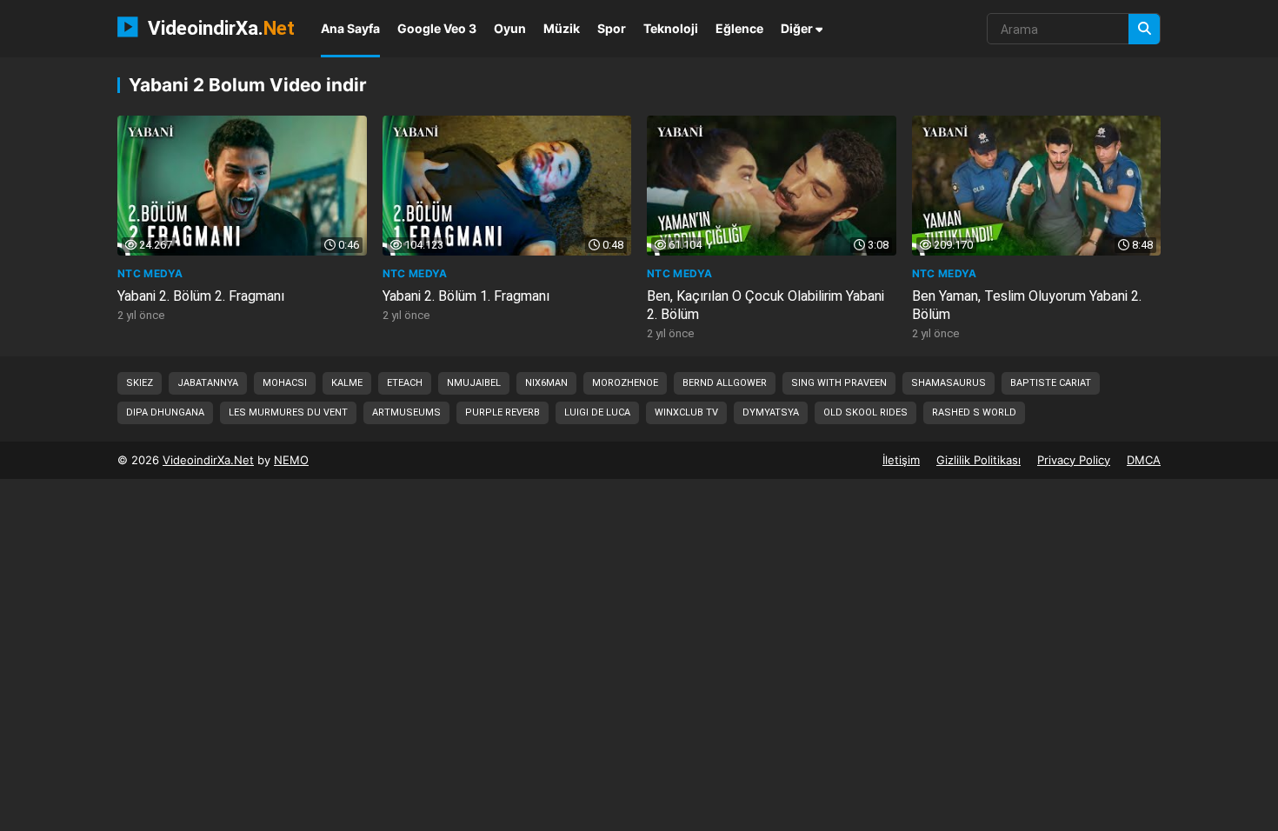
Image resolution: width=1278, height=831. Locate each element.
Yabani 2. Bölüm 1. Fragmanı (466, 296)
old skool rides (865, 412)
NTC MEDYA (150, 273)
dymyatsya (770, 412)
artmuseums (406, 412)
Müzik (561, 28)
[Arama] (1144, 29)
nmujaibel (474, 383)
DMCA (1144, 460)
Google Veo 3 (436, 28)
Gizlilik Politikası (978, 460)
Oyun (510, 28)
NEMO (291, 460)
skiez (139, 383)
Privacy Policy (1073, 460)
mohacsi (285, 383)
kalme (347, 383)
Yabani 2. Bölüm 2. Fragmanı (200, 296)
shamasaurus (948, 383)
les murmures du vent (288, 412)
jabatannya (207, 383)
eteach (405, 383)
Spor (611, 28)
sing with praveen (839, 383)
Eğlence (739, 28)
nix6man (546, 383)
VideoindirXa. (219, 28)
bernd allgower (724, 383)
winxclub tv (686, 412)
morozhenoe (625, 383)
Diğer (798, 28)
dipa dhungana (165, 412)
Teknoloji (670, 28)
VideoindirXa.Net (208, 460)
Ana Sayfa (350, 28)
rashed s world (974, 412)
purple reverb (502, 412)
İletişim (901, 460)
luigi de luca (597, 412)
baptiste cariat (1050, 383)
